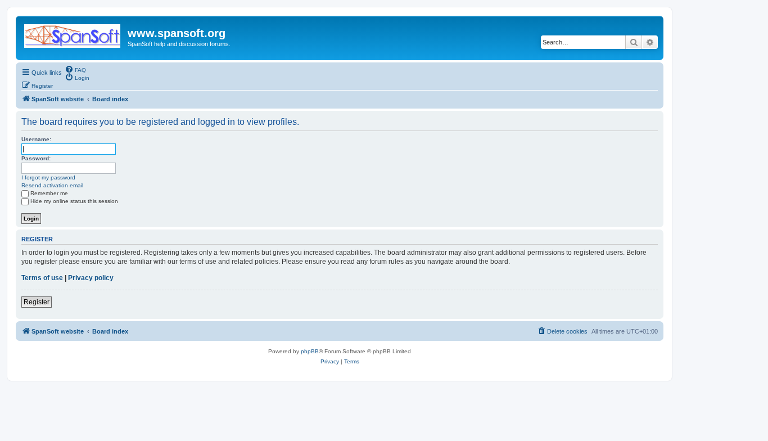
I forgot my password (48, 177)
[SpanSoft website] (73, 34)
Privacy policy (91, 278)
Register (36, 302)
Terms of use (42, 278)
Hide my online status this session (74, 201)
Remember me (49, 193)
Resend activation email (52, 185)
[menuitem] (75, 69)
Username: (36, 139)
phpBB (310, 351)
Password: (36, 158)
